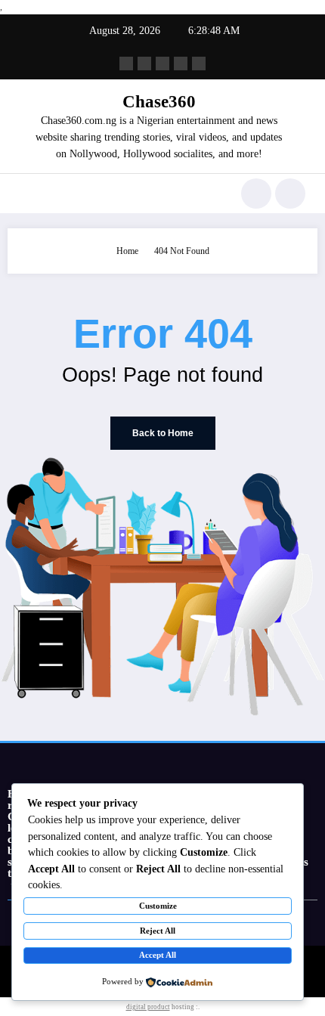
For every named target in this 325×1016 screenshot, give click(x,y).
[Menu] (27, 193)
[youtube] (199, 63)
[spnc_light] (290, 193)
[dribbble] (162, 63)
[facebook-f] (126, 63)
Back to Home (162, 433)
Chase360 (159, 101)
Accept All (157, 954)
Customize (158, 905)
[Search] (256, 193)
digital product (148, 1007)
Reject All (157, 930)
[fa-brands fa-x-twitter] (144, 63)
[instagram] (180, 63)
